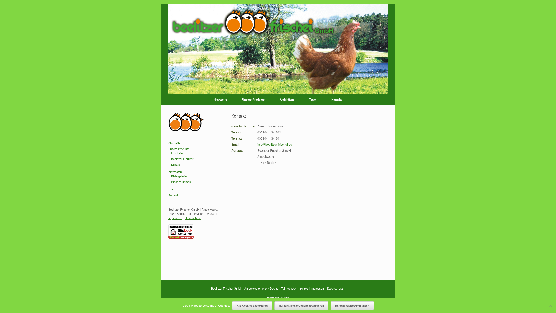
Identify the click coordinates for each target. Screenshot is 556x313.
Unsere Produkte (253, 99)
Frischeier (177, 153)
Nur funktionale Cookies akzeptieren (301, 306)
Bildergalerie (179, 176)
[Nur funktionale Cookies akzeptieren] (550, 305)
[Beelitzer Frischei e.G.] (278, 49)
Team (312, 99)
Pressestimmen (181, 182)
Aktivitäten (287, 99)
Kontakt (336, 99)
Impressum (175, 218)
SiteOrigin (283, 297)
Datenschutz (193, 218)
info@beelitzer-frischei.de (274, 144)
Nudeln (175, 165)
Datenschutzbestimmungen (352, 306)
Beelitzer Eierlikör (182, 159)
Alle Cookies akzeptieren (252, 306)
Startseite (220, 99)
